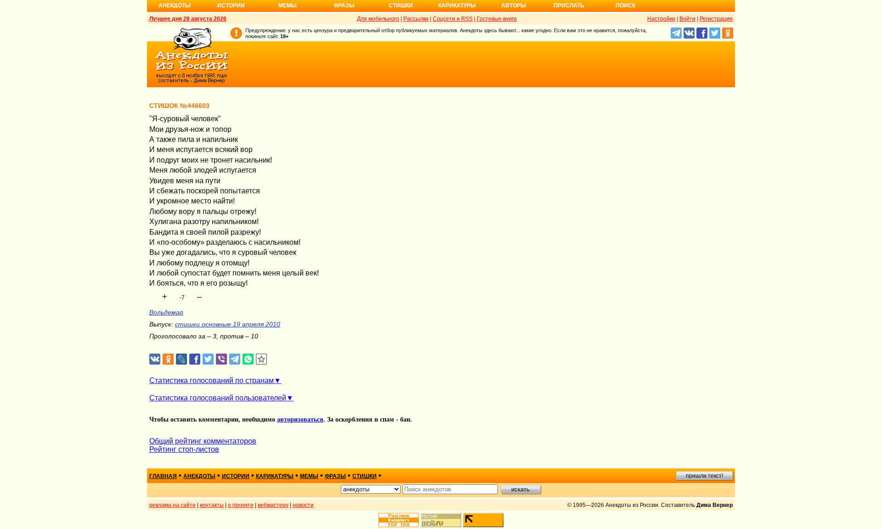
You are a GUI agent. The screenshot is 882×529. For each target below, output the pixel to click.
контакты (212, 505)
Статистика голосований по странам (211, 380)
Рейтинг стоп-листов (184, 449)
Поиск (625, 5)
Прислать (569, 5)
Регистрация (716, 19)
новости (303, 505)
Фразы (344, 5)
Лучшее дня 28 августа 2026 (187, 19)
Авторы (513, 5)
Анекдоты (174, 5)
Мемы (287, 5)
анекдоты (199, 476)
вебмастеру (273, 505)
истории (235, 476)
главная (163, 476)
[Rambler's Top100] (399, 520)
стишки (364, 476)
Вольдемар (166, 312)
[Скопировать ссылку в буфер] (261, 359)
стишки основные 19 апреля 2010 (227, 324)
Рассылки (416, 19)
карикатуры (275, 476)
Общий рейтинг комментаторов (202, 441)
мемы (309, 476)
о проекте (241, 505)
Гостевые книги (497, 19)
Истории (231, 5)
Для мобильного (378, 19)
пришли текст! (704, 476)
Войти (687, 19)
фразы (335, 476)
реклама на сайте (172, 505)
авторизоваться (300, 419)
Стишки (401, 5)
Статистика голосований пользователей (217, 398)
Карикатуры (457, 5)
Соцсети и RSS (453, 19)
